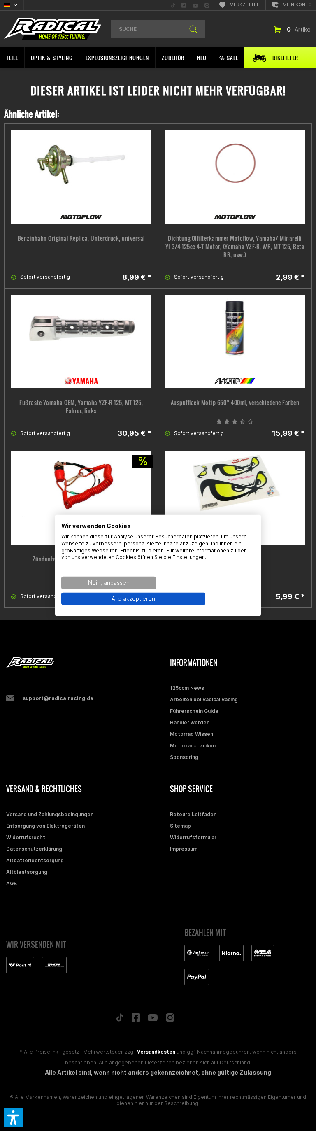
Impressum (184, 849)
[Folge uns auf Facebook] (136, 1019)
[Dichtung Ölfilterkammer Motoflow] (235, 177)
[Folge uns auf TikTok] (120, 1019)
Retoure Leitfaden (193, 814)
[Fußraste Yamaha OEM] (81, 342)
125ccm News (187, 688)
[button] (13, 1117)
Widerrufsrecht (25, 837)
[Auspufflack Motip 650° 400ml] (235, 342)
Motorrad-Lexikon (193, 745)
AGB (11, 883)
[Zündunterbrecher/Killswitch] (81, 498)
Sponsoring (184, 757)
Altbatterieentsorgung (35, 860)
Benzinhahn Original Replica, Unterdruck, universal (81, 238)
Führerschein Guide (194, 711)
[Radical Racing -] (86, 662)
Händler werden (189, 722)
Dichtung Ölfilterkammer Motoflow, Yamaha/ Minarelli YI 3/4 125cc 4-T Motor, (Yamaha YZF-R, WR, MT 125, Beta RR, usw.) (235, 246)
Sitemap (180, 826)
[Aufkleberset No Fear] (235, 498)
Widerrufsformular (193, 837)
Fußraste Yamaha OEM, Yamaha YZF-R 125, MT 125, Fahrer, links (81, 406)
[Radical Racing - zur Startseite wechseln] (52, 29)
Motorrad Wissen (191, 734)
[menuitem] (173, 5)
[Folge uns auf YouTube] (153, 1019)
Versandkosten (156, 1052)
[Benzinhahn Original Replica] (81, 177)
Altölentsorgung (26, 872)
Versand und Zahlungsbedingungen (49, 814)
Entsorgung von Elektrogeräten (45, 826)
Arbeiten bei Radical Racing (204, 699)
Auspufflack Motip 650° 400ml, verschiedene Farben (235, 402)
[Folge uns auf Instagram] (170, 1019)
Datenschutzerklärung (34, 849)
